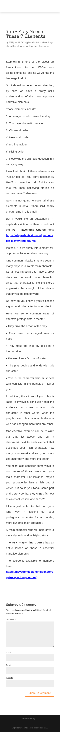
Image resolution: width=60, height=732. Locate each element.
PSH (11, 42)
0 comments (44, 46)
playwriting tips (30, 46)
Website (9, 678)
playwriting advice (14, 46)
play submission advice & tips (40, 42)
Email (8, 665)
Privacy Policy (28, 719)
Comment (11, 619)
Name (8, 652)
